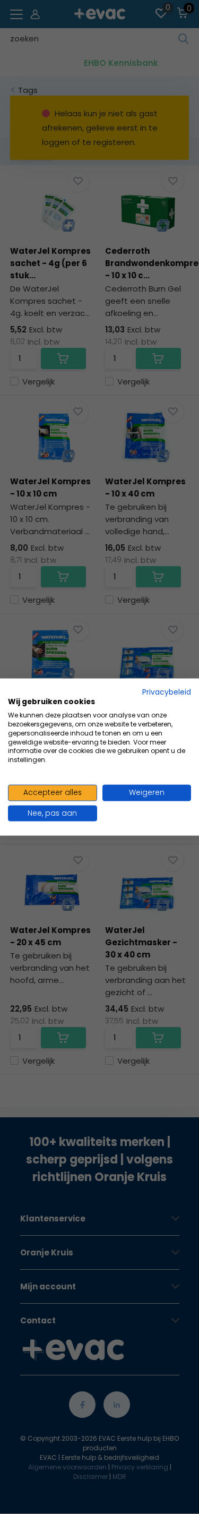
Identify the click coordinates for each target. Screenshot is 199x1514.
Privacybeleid (166, 692)
